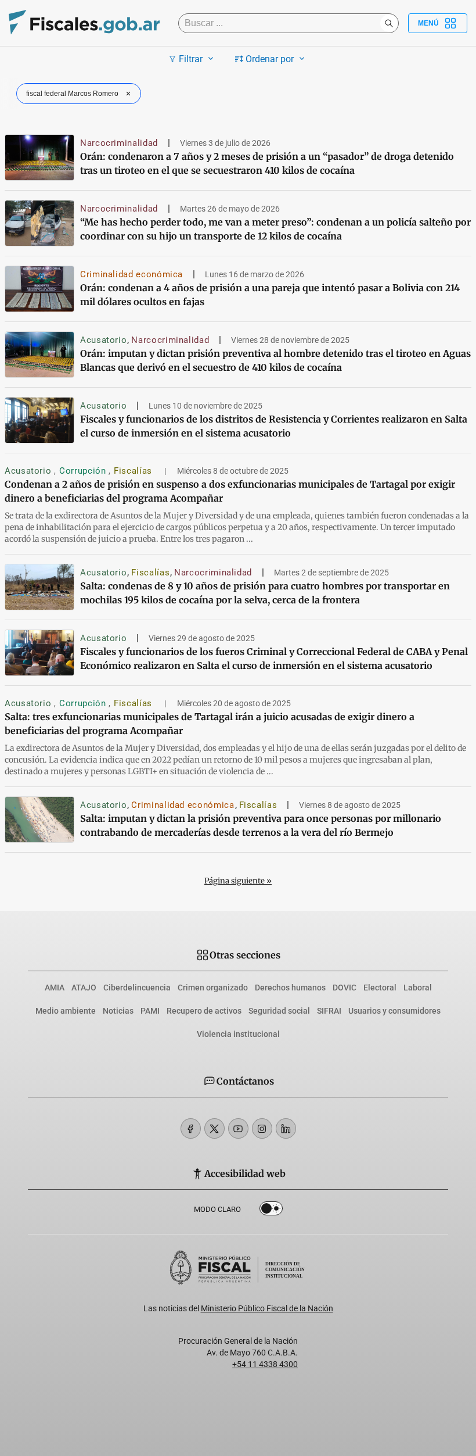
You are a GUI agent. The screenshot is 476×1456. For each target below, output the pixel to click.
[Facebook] (191, 1128)
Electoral (379, 987)
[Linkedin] (286, 1128)
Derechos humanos (290, 987)
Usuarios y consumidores (394, 1010)
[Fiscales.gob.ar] (84, 23)
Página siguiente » (238, 881)
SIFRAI (329, 1010)
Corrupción (84, 471)
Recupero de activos (204, 1010)
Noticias (118, 1010)
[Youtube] (238, 1128)
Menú (428, 23)
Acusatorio (103, 340)
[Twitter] (214, 1128)
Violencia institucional (238, 1034)
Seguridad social (279, 1010)
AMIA (54, 987)
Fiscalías (134, 471)
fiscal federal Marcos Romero (72, 94)
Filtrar (191, 59)
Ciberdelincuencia (137, 987)
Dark (271, 1210)
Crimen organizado (213, 987)
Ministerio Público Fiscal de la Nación (267, 1308)
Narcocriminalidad (119, 143)
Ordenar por (270, 59)
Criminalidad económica (131, 274)
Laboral (417, 987)
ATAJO (83, 987)
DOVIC (344, 987)
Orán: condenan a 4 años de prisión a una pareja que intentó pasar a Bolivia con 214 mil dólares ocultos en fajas (270, 294)
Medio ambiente (65, 1010)
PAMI (150, 1010)
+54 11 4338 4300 (265, 1364)
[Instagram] (262, 1128)
